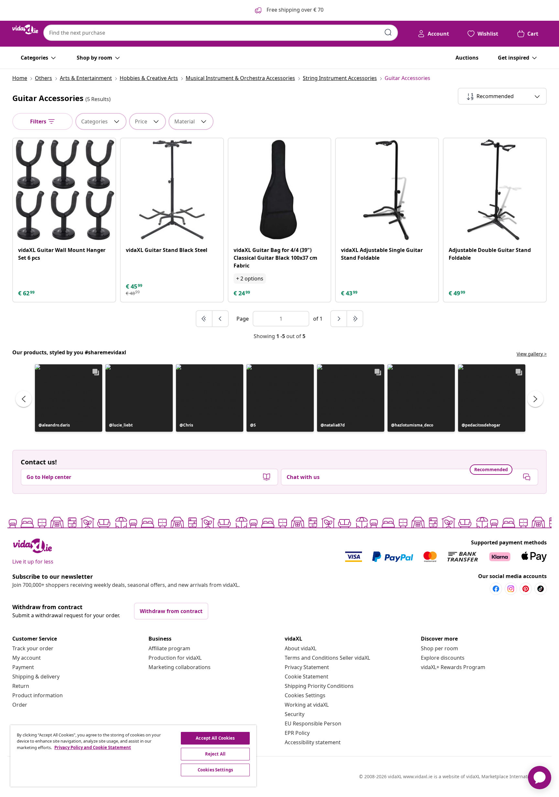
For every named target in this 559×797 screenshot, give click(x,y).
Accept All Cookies (215, 738)
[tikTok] (540, 589)
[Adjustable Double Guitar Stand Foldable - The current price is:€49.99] (495, 189)
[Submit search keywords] (388, 32)
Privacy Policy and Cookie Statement (92, 747)
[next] (339, 318)
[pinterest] (525, 589)
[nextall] (355, 318)
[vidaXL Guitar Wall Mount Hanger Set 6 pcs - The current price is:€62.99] (64, 189)
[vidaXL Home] (25, 29)
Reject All (215, 754)
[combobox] (220, 33)
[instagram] (511, 589)
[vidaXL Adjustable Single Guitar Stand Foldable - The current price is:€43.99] (387, 189)
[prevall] (204, 318)
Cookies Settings (305, 695)
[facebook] (496, 589)
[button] (68, 398)
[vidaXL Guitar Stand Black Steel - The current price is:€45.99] (172, 189)
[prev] (220, 318)
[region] (133, 756)
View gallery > (532, 354)
